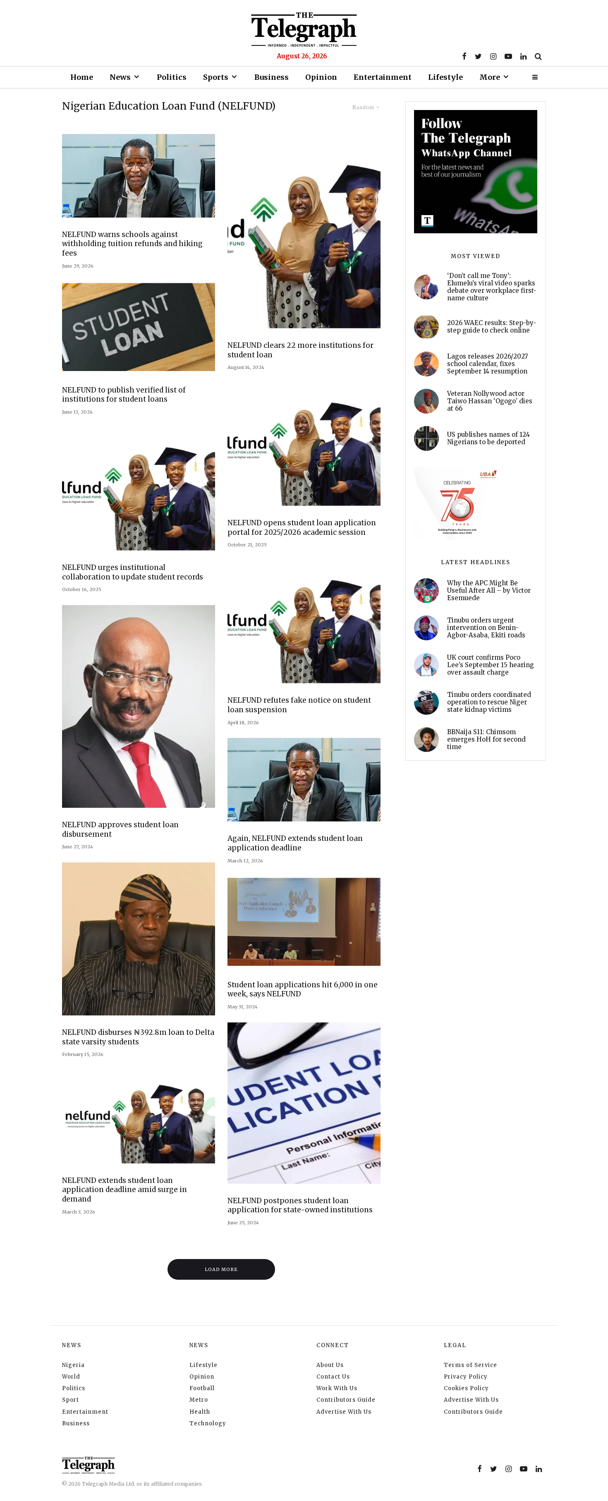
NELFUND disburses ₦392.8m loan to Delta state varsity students (138, 1037)
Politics (172, 77)
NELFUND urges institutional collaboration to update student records (132, 572)
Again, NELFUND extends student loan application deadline (295, 843)
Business (271, 77)
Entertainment (383, 77)
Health (199, 1411)
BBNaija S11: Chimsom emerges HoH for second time (486, 739)
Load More (221, 1269)
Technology (207, 1423)
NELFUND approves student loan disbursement (120, 829)
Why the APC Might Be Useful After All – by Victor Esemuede (489, 590)
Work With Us (336, 1388)
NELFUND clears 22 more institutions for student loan (300, 350)
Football (202, 1388)
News (120, 77)
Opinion (321, 77)
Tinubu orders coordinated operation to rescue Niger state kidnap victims (489, 702)
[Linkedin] (523, 56)
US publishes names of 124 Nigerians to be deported (488, 438)
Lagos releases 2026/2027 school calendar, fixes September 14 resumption (487, 364)
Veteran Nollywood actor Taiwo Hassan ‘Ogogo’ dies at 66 (489, 401)
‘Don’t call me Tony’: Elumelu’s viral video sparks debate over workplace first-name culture (491, 287)
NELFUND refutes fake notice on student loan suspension (299, 705)
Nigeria (73, 1365)
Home (81, 77)
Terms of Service (470, 1365)
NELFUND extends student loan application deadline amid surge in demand (124, 1190)
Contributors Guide (346, 1399)
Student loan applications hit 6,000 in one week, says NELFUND (302, 989)
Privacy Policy (466, 1376)
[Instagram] (493, 56)
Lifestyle (445, 77)
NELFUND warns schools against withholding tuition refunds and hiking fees (132, 244)
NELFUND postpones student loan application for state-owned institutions (300, 1205)
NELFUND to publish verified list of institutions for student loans (124, 394)
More (489, 77)
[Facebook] (464, 56)
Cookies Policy (466, 1388)
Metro (198, 1399)
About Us (330, 1365)
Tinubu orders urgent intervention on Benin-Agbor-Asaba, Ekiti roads (486, 628)
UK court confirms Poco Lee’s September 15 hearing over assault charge (490, 665)
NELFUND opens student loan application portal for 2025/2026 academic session (301, 527)
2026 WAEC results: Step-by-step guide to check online (491, 326)
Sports (215, 77)
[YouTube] (508, 56)
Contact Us (333, 1376)
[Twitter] (478, 56)
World (71, 1376)
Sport (70, 1399)
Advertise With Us (343, 1411)
